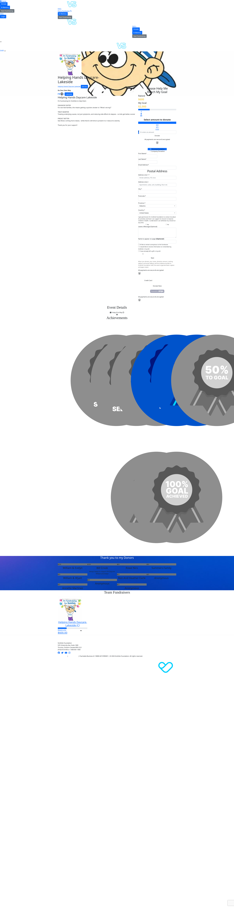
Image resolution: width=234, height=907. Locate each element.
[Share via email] (62, 94)
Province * (141, 203)
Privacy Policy (73, 656)
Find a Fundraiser (64, 11)
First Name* (142, 153)
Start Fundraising (65, 17)
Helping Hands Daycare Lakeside (69, 86)
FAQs (59, 9)
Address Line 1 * (143, 175)
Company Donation (158, 151)
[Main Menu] (0, 41)
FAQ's (134, 26)
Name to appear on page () (151, 239)
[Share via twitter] (60, 94)
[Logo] (67, 4)
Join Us (84, 87)
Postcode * (142, 196)
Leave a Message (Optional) (147, 227)
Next (152, 258)
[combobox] (157, 206)
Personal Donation (158, 149)
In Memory (63, 14)
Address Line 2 (143, 182)
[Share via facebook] (58, 94)
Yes (148, 224)
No (168, 224)
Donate (136, 29)
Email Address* (143, 165)
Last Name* (142, 159)
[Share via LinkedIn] (63, 94)
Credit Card (148, 280)
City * (140, 189)
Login (61, 20)
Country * (141, 210)
